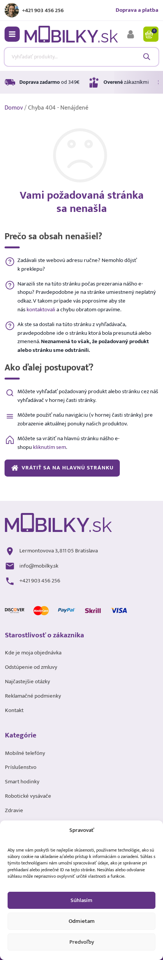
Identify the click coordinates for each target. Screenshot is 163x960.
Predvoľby (81, 942)
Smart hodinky (22, 782)
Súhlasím (81, 900)
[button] (12, 34)
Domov (14, 108)
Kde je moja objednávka (33, 653)
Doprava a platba (137, 10)
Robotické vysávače (28, 796)
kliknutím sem (49, 447)
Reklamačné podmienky (33, 696)
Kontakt (14, 710)
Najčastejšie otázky (27, 681)
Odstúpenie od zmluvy (31, 667)
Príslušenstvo (20, 767)
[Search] (146, 56)
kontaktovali (41, 309)
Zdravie (14, 810)
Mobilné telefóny (25, 753)
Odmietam (82, 921)
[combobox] (81, 57)
